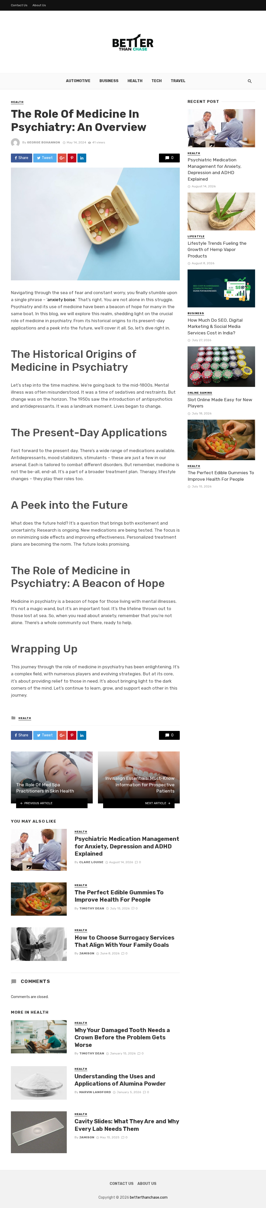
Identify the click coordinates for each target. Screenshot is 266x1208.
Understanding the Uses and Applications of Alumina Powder (120, 1080)
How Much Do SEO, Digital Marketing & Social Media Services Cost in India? (215, 326)
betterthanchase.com (149, 1197)
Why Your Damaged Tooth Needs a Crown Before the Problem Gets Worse (122, 1037)
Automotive (78, 81)
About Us (39, 5)
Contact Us (19, 5)
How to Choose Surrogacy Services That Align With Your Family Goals (124, 941)
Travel (178, 81)
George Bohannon (43, 142)
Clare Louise (91, 862)
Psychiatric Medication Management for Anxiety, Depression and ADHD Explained (127, 846)
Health (135, 81)
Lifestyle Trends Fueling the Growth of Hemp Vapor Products (217, 250)
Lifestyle (196, 236)
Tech (156, 81)
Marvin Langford (95, 1092)
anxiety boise (61, 299)
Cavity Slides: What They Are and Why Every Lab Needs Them (127, 1125)
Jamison (86, 953)
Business (108, 81)
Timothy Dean (91, 908)
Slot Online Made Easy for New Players (220, 403)
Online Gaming (200, 392)
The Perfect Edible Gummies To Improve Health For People (119, 896)
